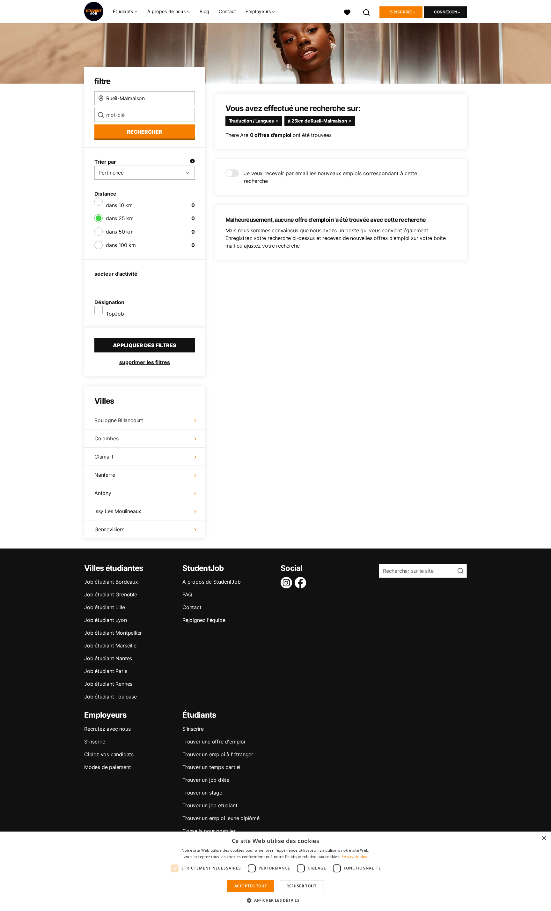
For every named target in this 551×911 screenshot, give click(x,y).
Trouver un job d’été (205, 780)
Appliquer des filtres (144, 345)
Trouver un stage (202, 792)
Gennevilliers (109, 529)
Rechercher (144, 132)
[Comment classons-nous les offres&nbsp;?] (192, 162)
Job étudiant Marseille (110, 645)
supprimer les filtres (144, 362)
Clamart (104, 456)
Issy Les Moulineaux (117, 511)
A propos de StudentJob (211, 582)
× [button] (543, 838)
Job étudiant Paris (105, 671)
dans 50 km (120, 231)
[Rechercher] (366, 12)
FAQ (187, 594)
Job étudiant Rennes (108, 684)
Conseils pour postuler (209, 831)
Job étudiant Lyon (105, 620)
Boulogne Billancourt (118, 420)
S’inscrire (94, 741)
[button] (275, 900)
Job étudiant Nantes (108, 658)
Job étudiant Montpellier (113, 633)
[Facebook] (302, 582)
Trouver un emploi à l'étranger (217, 754)
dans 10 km (119, 205)
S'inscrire (401, 12)
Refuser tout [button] (301, 886)
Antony (102, 493)
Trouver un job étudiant (209, 805)
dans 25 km (120, 218)
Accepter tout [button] (250, 886)
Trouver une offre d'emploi (213, 741)
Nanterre (104, 475)
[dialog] (275, 871)
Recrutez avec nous (107, 729)
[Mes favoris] (347, 12)
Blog (204, 11)
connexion (445, 12)
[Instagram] (288, 582)
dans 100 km (121, 245)
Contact (227, 11)
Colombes (106, 438)
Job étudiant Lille (104, 607)
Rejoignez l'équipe (203, 620)
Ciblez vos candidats (109, 754)
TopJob (115, 313)
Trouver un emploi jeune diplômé (221, 818)
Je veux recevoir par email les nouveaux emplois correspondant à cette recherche (330, 177)
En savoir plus (354, 856)
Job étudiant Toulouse (110, 696)
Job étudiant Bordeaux (111, 582)
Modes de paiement (107, 767)
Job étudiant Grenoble (110, 594)
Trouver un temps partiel (211, 767)
